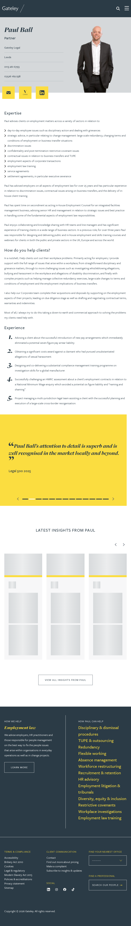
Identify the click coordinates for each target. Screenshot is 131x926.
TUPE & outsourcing (96, 740)
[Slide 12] (99, 499)
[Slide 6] (59, 499)
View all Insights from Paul (65, 680)
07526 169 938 (12, 76)
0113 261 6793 (11, 67)
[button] (8, 92)
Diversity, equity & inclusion (102, 798)
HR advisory (88, 779)
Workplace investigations (100, 811)
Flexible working (92, 753)
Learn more (22, 767)
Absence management (97, 760)
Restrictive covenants (97, 805)
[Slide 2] (32, 499)
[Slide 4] (45, 499)
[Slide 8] (72, 499)
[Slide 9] (79, 499)
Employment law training (99, 818)
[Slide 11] (92, 499)
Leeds (7, 57)
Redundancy (89, 747)
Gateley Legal (12, 48)
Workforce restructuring (99, 766)
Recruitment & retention (99, 773)
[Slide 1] (25, 499)
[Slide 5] (52, 499)
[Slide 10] (86, 499)
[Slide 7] (65, 499)
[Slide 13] (106, 499)
